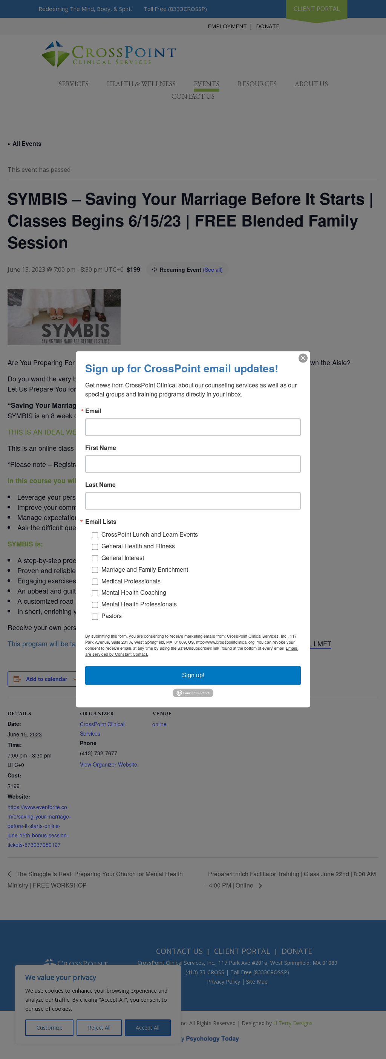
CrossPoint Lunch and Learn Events (149, 534)
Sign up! (193, 675)
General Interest (122, 557)
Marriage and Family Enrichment (144, 569)
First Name (100, 448)
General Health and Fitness (138, 546)
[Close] (303, 358)
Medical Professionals (131, 581)
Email (93, 411)
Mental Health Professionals (139, 604)
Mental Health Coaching (133, 592)
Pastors (111, 615)
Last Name (100, 485)
